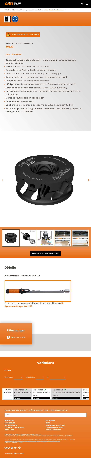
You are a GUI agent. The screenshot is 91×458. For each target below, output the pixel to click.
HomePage (9, 420)
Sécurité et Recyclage (14, 427)
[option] (45, 180)
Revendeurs (10, 423)
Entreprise (50, 420)
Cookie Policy (15, 442)
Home (7, 10)
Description (30, 377)
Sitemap (20, 442)
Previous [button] (2, 180)
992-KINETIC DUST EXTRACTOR (46, 253)
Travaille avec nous (54, 427)
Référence (9, 377)
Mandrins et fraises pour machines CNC (26, 10)
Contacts (9, 430)
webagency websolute (14, 453)
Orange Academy (53, 430)
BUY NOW (17, 398)
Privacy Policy (7, 442)
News (48, 423)
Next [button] (89, 180)
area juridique (11, 425)
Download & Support (55, 425)
